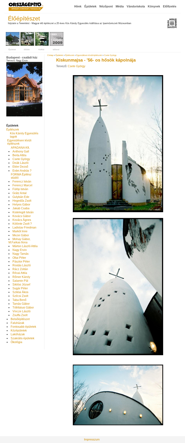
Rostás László (21, 265)
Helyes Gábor (21, 204)
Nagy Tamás (20, 253)
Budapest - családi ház (21, 57)
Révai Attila (19, 272)
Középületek (19, 330)
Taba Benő (19, 299)
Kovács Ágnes (21, 219)
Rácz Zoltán (20, 269)
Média (120, 6)
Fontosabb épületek (23, 326)
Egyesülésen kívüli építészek (19, 142)
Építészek (12, 129)
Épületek (90, 6)
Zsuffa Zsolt (19, 315)
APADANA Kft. (20, 147)
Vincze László (21, 311)
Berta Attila (19, 155)
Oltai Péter (19, 257)
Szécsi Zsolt (20, 295)
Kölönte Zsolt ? (22, 223)
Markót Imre (19, 231)
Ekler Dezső (20, 166)
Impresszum (92, 439)
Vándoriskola (136, 6)
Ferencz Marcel (22, 185)
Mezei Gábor (20, 235)
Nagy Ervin (19, 249)
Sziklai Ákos (20, 292)
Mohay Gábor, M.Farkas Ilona (19, 241)
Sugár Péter (20, 288)
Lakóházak (18, 334)
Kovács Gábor (21, 216)
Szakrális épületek (22, 338)
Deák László (20, 162)
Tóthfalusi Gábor (23, 307)
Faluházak (17, 322)
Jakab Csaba (20, 208)
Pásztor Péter (21, 261)
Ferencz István (21, 181)
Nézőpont (106, 6)
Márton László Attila (25, 246)
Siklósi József (21, 284)
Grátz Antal (19, 193)
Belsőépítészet (20, 319)
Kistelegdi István (23, 212)
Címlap (50, 55)
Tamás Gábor (21, 303)
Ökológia (16, 342)
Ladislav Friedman (24, 227)
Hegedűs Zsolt (21, 200)
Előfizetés (169, 6)
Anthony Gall (20, 151)
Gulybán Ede (20, 196)
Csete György (21, 159)
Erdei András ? (21, 170)
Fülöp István (20, 189)
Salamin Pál (20, 280)
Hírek (77, 6)
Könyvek (154, 6)
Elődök (27, 50)
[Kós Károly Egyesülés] (172, 23)
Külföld (41, 50)
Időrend (56, 50)
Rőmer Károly (21, 276)
